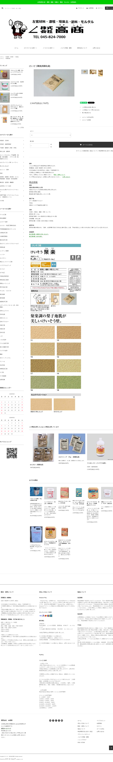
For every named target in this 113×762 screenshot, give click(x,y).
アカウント (81, 8)
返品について (93, 150)
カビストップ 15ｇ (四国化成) (69, 457)
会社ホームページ (6, 728)
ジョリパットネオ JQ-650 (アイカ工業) (17, 82)
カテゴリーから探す (29, 48)
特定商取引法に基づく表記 (85, 731)
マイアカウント (101, 720)
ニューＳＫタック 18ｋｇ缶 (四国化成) (50, 502)
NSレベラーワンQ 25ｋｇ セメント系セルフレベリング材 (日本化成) (79, 502)
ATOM (83, 742)
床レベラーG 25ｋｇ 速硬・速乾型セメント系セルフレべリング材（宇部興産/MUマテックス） (17, 119)
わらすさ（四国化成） (37, 464)
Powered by (2, 759)
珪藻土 (17, 56)
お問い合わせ (96, 48)
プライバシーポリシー (84, 734)
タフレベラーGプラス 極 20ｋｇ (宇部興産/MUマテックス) (50, 543)
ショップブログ (82, 739)
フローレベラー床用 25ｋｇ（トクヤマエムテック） (17, 71)
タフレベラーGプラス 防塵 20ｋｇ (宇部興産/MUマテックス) (93, 503)
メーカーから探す (48, 48)
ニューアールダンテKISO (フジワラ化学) (17, 94)
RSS (79, 742)
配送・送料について (83, 726)
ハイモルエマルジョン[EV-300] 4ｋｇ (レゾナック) (36, 546)
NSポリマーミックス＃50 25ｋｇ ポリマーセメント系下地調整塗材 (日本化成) (64, 543)
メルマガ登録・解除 (66, 48)
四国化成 (8, 58)
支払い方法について (83, 723)
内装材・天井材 (9, 56)
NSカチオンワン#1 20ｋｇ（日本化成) (64, 502)
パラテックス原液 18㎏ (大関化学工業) (36, 499)
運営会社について (82, 48)
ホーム (16, 48)
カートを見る (100, 729)
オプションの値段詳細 (82, 150)
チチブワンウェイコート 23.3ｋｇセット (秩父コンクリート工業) (17, 107)
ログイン (100, 8)
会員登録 (91, 8)
